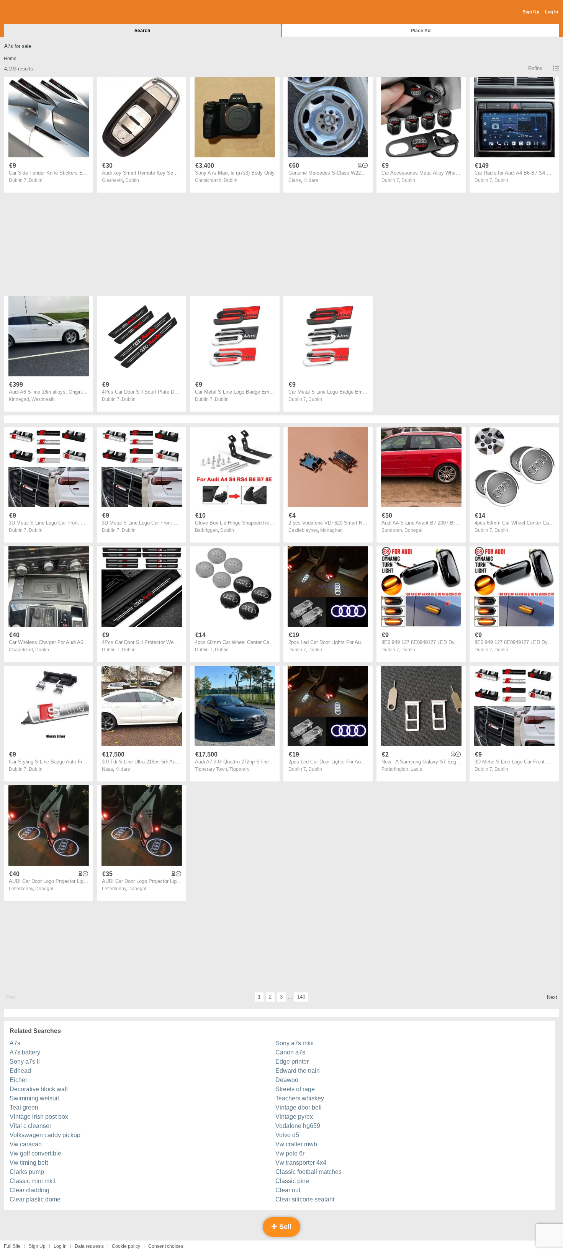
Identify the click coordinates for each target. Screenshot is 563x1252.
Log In (551, 12)
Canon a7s (290, 1052)
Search (142, 30)
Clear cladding (29, 1190)
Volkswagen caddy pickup (45, 1135)
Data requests (89, 1246)
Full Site (12, 1246)
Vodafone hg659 (297, 1126)
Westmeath (43, 399)
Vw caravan (26, 1144)
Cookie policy (126, 1246)
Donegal (413, 530)
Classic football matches (308, 1172)
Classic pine (292, 1181)
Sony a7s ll (25, 1061)
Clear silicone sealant (304, 1199)
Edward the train (297, 1070)
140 (301, 997)
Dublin (36, 180)
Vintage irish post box (39, 1116)
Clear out (287, 1190)
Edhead (20, 1070)
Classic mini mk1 (33, 1181)
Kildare (310, 180)
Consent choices (165, 1246)
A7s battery (25, 1052)
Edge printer (292, 1061)
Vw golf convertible (35, 1153)
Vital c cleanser (30, 1126)
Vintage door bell (298, 1107)
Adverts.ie (34, 12)
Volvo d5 (287, 1135)
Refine (535, 68)
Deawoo (286, 1080)
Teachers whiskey (299, 1098)
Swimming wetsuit (34, 1098)
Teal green (24, 1107)
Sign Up (530, 12)
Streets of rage (295, 1089)
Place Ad (420, 30)
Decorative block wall (39, 1089)
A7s (15, 1043)
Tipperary (239, 769)
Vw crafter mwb (296, 1144)
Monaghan (331, 530)
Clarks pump (27, 1172)
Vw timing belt (29, 1162)
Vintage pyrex (294, 1116)
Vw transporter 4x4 (300, 1162)
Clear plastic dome (35, 1199)
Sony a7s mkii (294, 1043)
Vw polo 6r (289, 1153)
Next (552, 997)
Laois (416, 769)
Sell (284, 1227)
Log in (60, 1246)
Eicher (18, 1080)
